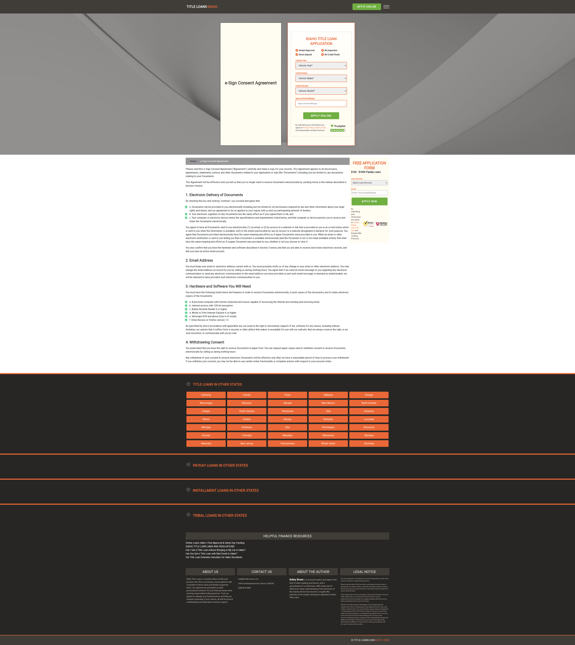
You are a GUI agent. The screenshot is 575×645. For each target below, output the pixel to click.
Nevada (288, 403)
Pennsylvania (288, 443)
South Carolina (246, 411)
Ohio (287, 427)
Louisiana (369, 419)
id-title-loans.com (362, 640)
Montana (368, 435)
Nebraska (206, 443)
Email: (353, 189)
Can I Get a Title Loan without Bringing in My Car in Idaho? (216, 550)
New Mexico (328, 403)
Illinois (206, 419)
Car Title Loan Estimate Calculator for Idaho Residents (214, 557)
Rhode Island (328, 443)
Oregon (206, 411)
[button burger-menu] (386, 6)
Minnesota (328, 435)
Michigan (206, 427)
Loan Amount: (357, 179)
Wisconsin (369, 427)
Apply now (369, 201)
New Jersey (246, 443)
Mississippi (206, 403)
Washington (328, 427)
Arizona (206, 435)
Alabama (328, 394)
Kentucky (328, 419)
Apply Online (366, 6)
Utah (328, 411)
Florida (246, 394)
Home (193, 161)
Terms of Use (320, 128)
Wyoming (369, 443)
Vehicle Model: (301, 86)
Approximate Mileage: (305, 98)
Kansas (287, 419)
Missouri (246, 403)
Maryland (287, 435)
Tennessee (287, 411)
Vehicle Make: (301, 73)
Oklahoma (247, 427)
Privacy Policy (308, 128)
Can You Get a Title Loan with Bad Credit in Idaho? (211, 553)
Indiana (247, 419)
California (206, 394)
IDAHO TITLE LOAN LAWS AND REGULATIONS (210, 546)
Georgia (369, 394)
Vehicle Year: (301, 60)
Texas (287, 394)
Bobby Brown (296, 579)
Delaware (369, 411)
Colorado (247, 435)
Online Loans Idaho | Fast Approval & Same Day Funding (215, 542)
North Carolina (369, 403)
